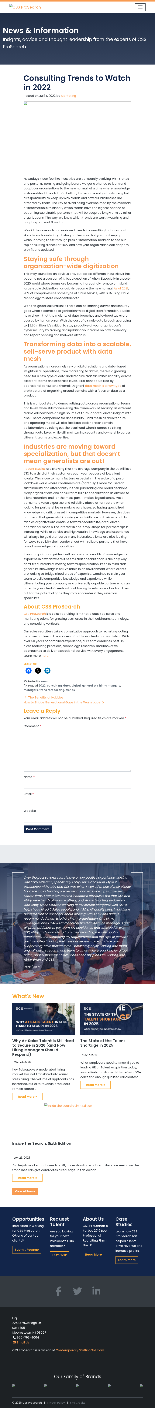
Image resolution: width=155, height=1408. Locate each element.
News (44, 681)
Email (29, 794)
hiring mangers (109, 685)
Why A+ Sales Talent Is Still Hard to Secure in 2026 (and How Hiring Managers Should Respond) (43, 1047)
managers (31, 690)
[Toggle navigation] (140, 7)
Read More (93, 1254)
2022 (42, 685)
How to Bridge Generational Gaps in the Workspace (62, 702)
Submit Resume (27, 1249)
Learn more (127, 1260)
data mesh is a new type (103, 386)
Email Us (22, 1342)
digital (76, 685)
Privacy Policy (56, 1403)
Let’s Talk (59, 1255)
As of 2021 (121, 288)
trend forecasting (51, 690)
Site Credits (77, 1403)
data (66, 685)
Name (29, 777)
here (45, 656)
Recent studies (35, 469)
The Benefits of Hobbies (45, 697)
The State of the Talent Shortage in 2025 (102, 1043)
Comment (32, 726)
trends (70, 690)
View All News (25, 1191)
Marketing (68, 96)
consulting (54, 685)
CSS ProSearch (35, 614)
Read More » (27, 1096)
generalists (90, 685)
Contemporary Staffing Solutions (80, 1350)
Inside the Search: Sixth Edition (41, 1143)
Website (30, 811)
